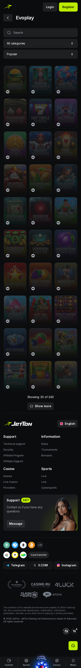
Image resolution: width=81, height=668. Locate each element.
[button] (40, 43)
